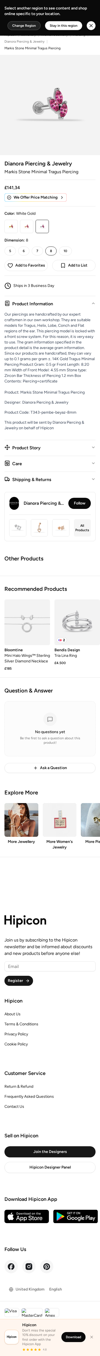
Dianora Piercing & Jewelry (24, 41)
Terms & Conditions (21, 1024)
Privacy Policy (16, 1034)
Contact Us (14, 1106)
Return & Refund (18, 1086)
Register (15, 980)
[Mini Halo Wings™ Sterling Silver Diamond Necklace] (27, 622)
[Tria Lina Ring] (77, 622)
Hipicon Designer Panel (50, 1167)
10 (65, 251)
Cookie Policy (16, 1044)
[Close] (92, 1337)
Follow (79, 503)
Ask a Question (53, 767)
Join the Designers (50, 1151)
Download (73, 1337)
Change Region (24, 26)
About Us (12, 1014)
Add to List (78, 265)
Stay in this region (64, 26)
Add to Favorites (30, 265)
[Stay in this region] (91, 25)
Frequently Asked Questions (29, 1096)
